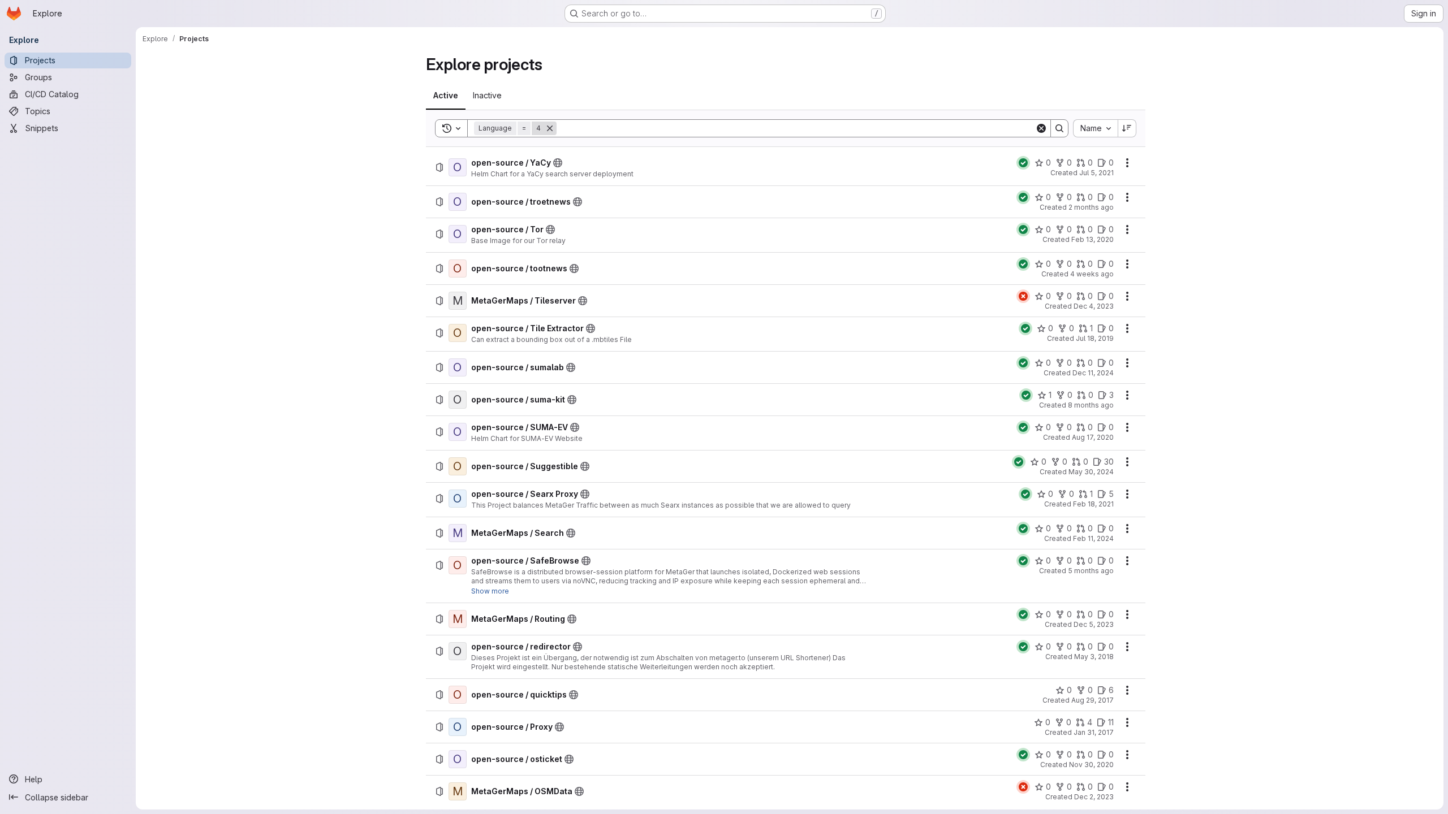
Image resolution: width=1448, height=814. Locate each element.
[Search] (1059, 128)
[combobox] (1095, 128)
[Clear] (1041, 128)
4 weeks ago (1092, 274)
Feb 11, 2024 (1093, 538)
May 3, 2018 (1094, 656)
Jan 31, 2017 (1094, 732)
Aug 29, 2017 (1092, 700)
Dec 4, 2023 (1094, 306)
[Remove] (550, 128)
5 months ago (1091, 570)
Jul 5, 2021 (1096, 172)
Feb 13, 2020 (1092, 239)
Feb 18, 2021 (1093, 504)
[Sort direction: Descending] (1127, 128)
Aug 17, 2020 (1093, 437)
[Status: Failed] (1023, 296)
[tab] (446, 95)
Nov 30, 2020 (1091, 764)
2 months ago (1091, 207)
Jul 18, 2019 (1095, 338)
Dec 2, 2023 (1094, 797)
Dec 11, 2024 (1093, 373)
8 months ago (1091, 405)
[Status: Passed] (1023, 163)
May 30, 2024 (1091, 471)
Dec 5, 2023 (1094, 624)
